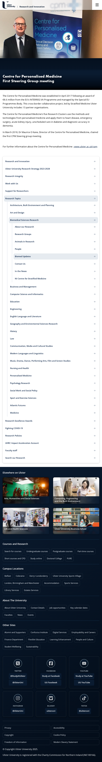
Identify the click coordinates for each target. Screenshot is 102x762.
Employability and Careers (82, 632)
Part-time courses (85, 550)
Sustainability (31, 646)
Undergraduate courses (36, 550)
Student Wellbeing (12, 646)
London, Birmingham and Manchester (22, 583)
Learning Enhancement (59, 639)
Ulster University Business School (70, 529)
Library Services (11, 589)
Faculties (8, 615)
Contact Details (37, 607)
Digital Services (59, 632)
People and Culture (83, 639)
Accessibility (59, 727)
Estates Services (30, 589)
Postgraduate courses (62, 550)
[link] (26, 490)
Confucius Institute (38, 632)
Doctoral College (53, 558)
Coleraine (19, 575)
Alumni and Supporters (14, 632)
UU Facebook (51, 682)
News (19, 614)
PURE (69, 558)
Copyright (9, 735)
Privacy (8, 727)
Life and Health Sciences (16, 529)
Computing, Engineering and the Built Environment (67, 499)
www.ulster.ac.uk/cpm (85, 146)
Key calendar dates (79, 607)
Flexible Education (35, 639)
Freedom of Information (16, 742)
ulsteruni (51, 711)
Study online (35, 558)
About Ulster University (15, 607)
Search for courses (13, 551)
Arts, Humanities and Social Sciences (21, 498)
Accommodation (50, 582)
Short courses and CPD (14, 558)
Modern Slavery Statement (66, 742)
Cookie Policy (60, 735)
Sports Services (70, 582)
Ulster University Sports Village (67, 576)
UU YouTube (84, 682)
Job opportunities (57, 607)
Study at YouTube (84, 676)
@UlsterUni (16, 682)
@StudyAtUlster (17, 676)
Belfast (7, 575)
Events (30, 614)
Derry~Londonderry (38, 575)
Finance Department (13, 639)
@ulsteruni (83, 710)
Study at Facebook (51, 676)
